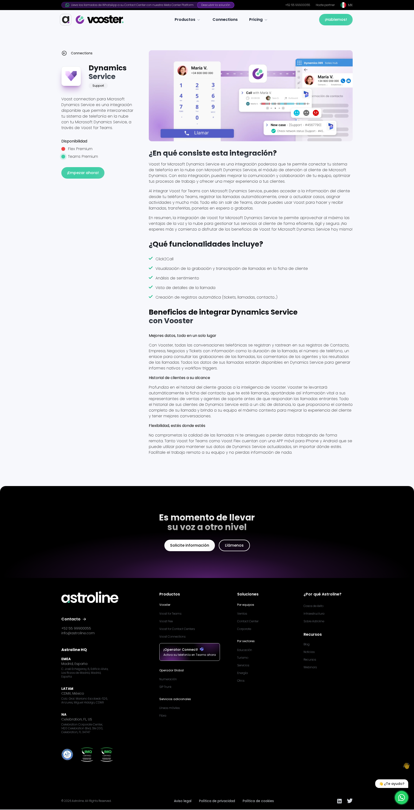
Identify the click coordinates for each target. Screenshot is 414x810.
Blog (307, 644)
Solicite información (189, 545)
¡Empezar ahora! (83, 173)
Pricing (256, 19)
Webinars (310, 667)
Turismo (242, 658)
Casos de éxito (313, 606)
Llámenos (234, 545)
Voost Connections (172, 636)
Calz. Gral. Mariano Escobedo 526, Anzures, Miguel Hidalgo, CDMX (84, 700)
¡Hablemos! (336, 19)
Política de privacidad (217, 801)
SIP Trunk (165, 687)
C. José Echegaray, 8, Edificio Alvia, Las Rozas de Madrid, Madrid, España (84, 673)
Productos (185, 19)
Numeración (168, 679)
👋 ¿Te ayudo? (391, 783)
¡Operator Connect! (180, 649)
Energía (242, 673)
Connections (225, 19)
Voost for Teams (170, 614)
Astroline (78, 801)
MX (350, 5)
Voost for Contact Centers (177, 629)
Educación (244, 650)
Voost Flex (166, 621)
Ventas (242, 614)
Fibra (162, 716)
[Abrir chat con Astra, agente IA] (401, 797)
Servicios (243, 665)
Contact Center (248, 621)
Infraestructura (314, 614)
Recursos (310, 659)
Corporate (244, 629)
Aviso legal (182, 801)
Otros (240, 681)
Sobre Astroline (314, 621)
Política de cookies (258, 801)
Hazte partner (325, 5)
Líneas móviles (169, 708)
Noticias (309, 652)
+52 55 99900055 (297, 5)
